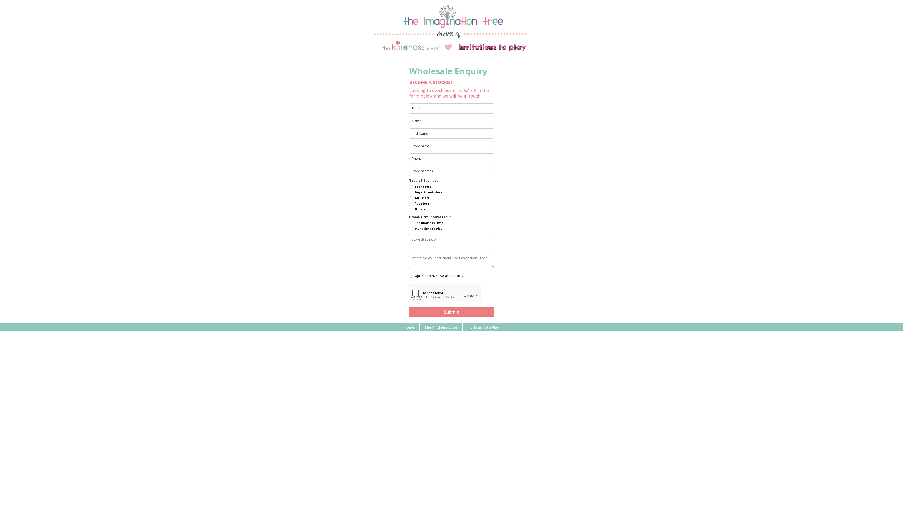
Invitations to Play (428, 229)
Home (409, 327)
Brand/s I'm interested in (430, 217)
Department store (428, 192)
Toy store (422, 204)
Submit (451, 312)
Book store (423, 187)
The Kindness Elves (429, 223)
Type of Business (423, 180)
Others (420, 209)
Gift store (422, 198)
